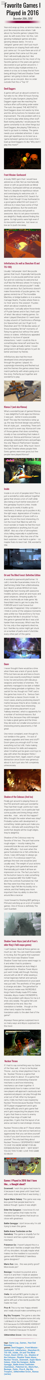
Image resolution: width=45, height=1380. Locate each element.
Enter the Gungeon (20, 1362)
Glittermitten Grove (22, 1371)
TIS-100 (7, 1352)
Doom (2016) (17, 1355)
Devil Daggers (17, 1347)
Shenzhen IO (33, 1350)
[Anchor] (16, 88)
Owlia (15, 1369)
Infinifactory (20, 1350)
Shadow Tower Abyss (26, 1357)
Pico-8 (22, 1369)
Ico (25, 1355)
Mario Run (33, 1367)
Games (23, 1343)
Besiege (7, 1369)
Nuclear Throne (11, 1360)
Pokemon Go (21, 1367)
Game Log (13, 1343)
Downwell (24, 1360)
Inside (15, 1352)
